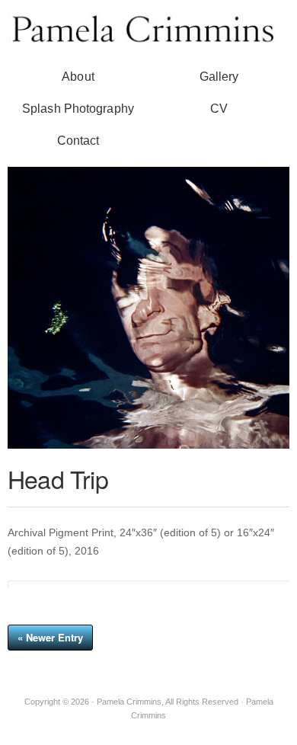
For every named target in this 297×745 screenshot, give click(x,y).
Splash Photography (78, 108)
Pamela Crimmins (148, 28)
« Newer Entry (50, 637)
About (78, 76)
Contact (78, 140)
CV (219, 108)
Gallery (219, 76)
